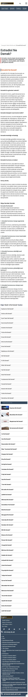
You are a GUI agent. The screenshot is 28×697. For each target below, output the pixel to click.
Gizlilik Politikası (6, 620)
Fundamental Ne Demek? (8, 379)
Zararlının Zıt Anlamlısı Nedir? (9, 644)
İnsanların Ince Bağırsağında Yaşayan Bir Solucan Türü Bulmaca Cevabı (14, 685)
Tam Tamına (5, 648)
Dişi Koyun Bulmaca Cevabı (8, 646)
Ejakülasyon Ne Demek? (7, 351)
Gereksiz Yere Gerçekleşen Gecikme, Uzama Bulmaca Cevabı (13, 673)
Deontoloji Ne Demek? (7, 323)
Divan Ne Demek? (6, 346)
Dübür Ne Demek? (6, 365)
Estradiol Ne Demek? (21, 45)
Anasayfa (3, 45)
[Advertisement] (14, 26)
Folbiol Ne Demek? (6, 393)
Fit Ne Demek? (5, 360)
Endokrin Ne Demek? (6, 327)
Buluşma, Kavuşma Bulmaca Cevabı (11, 642)
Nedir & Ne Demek (11, 45)
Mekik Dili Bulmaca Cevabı (8, 670)
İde (3, 636)
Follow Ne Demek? (6, 332)
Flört (3, 638)
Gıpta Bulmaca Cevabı (7, 640)
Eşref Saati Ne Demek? (7, 318)
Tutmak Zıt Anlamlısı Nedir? (9, 657)
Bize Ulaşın (4, 626)
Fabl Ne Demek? (5, 370)
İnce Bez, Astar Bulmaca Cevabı (10, 668)
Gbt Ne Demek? (5, 356)
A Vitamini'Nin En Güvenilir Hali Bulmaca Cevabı (13, 682)
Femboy (18, 8)
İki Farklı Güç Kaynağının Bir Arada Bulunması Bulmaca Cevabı (13, 664)
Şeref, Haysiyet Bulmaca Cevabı (10, 689)
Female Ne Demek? (6, 384)
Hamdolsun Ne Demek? (7, 398)
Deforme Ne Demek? (6, 341)
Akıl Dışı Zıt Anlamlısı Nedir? (9, 659)
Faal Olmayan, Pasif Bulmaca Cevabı (11, 661)
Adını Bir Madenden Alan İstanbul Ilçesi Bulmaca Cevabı (14, 651)
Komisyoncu (5, 653)
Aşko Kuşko (4, 8)
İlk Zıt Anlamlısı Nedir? (8, 676)
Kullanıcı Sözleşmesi (7, 622)
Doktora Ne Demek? (6, 313)
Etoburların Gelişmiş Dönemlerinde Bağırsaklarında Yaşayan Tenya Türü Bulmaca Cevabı (13, 679)
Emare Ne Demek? (6, 337)
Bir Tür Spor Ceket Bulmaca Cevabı (10, 666)
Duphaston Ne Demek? (7, 309)
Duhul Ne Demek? (6, 374)
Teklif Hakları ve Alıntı (7, 624)
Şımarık (12, 8)
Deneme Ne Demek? (6, 388)
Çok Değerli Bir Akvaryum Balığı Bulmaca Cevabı (14, 687)
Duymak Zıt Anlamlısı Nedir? (9, 655)
